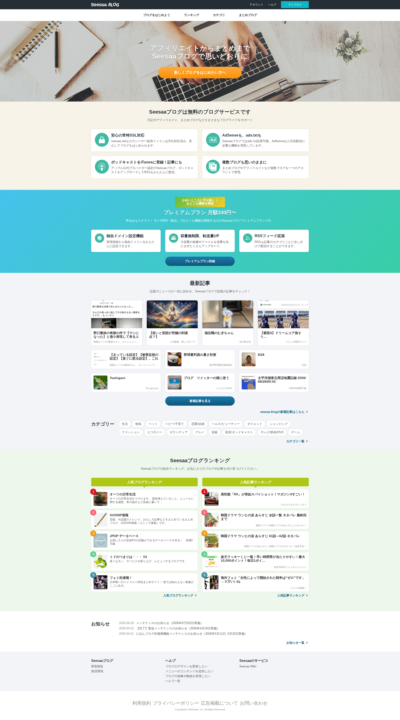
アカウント (256, 4)
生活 (125, 424)
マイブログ (295, 4)
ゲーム (295, 432)
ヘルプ (272, 4)
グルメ (199, 432)
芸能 (215, 432)
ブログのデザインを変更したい (186, 666)
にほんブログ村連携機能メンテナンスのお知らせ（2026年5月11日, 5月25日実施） (191, 633)
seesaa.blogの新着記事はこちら (282, 412)
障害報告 (97, 666)
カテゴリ (219, 15)
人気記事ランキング (291, 595)
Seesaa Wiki (247, 666)
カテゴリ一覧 (295, 441)
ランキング (191, 15)
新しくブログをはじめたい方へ (200, 72)
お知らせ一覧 (295, 642)
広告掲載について (219, 703)
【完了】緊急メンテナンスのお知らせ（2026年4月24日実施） (178, 628)
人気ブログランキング (178, 595)
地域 (138, 424)
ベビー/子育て (174, 424)
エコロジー (154, 432)
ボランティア (179, 432)
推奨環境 (97, 671)
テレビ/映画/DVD (272, 432)
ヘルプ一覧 (172, 681)
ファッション (131, 432)
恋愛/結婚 (197, 424)
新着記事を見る (200, 401)
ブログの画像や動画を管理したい (187, 676)
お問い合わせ (254, 703)
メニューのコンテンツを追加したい (189, 671)
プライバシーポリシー (176, 703)
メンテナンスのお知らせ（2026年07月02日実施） (169, 623)
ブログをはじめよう (156, 15)
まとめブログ (248, 15)
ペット (153, 424)
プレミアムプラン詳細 (200, 261)
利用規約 (141, 703)
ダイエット (254, 424)
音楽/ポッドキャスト (239, 432)
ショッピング (279, 424)
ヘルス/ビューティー (226, 424)
